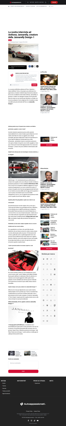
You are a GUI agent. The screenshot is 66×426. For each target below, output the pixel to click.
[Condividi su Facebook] (30, 66)
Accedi (54, 2)
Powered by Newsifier (33, 423)
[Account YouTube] (37, 420)
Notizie (32, 2)
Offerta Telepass (30, 6)
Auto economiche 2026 (42, 6)
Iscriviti (34, 84)
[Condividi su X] (32, 66)
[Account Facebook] (28, 420)
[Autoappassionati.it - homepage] (15, 2)
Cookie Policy (37, 411)
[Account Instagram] (31, 420)
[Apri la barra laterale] (28, 2)
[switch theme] (45, 2)
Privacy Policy (29, 411)
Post (23, 371)
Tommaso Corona (14, 42)
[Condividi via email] (35, 66)
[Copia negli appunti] (37, 66)
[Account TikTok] (34, 420)
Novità (37, 2)
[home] (8, 6)
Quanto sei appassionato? (17, 6)
